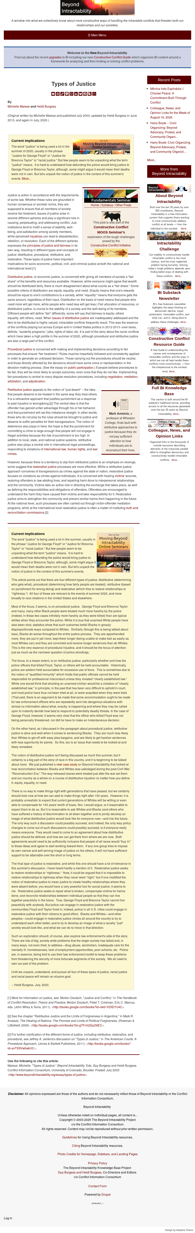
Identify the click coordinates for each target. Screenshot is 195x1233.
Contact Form (97, 1186)
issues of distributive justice (70, 318)
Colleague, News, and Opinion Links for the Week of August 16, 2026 (170, 112)
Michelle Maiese (19, 106)
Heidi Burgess (46, 106)
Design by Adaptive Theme (179, 1229)
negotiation (115, 376)
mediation (130, 376)
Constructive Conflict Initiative (111, 245)
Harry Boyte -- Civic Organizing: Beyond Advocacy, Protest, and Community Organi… (165, 130)
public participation (81, 367)
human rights (76, 449)
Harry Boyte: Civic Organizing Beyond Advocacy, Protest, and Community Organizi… (170, 147)
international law (55, 449)
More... (26, 178)
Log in (8, 1218)
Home (95, 205)
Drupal (106, 1194)
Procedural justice (20, 349)
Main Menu (97, 35)
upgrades (55, 57)
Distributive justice (20, 276)
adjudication (37, 381)
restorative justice (45, 466)
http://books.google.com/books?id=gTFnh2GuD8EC (67, 1025)
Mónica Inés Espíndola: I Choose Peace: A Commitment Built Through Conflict (168, 95)
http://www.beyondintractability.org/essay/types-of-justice (47, 1074)
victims (119, 476)
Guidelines (69, 1137)
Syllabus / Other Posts (116, 205)
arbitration (14, 381)
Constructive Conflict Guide (112, 57)
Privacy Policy (97, 1163)
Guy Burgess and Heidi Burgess (79, 1172)
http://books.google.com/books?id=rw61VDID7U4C (87, 1007)
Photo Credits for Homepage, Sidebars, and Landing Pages (98, 1154)
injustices (36, 236)
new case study (67, 764)
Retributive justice (20, 389)
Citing (76, 1145)
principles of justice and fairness (48, 245)
